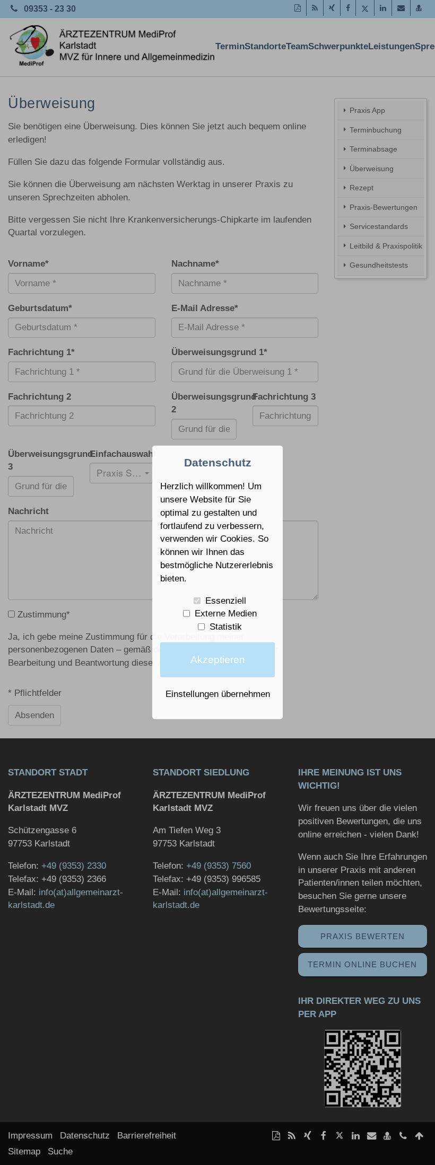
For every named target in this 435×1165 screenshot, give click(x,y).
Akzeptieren (217, 659)
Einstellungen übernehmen (218, 694)
